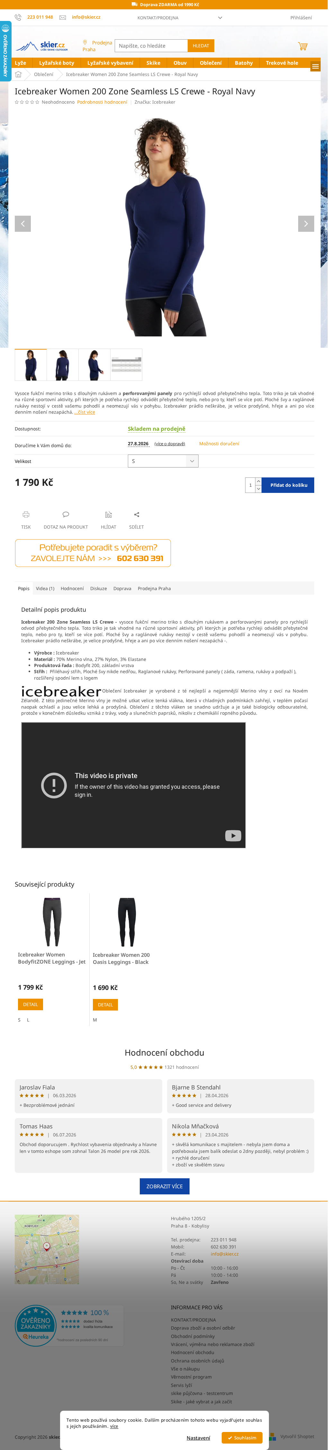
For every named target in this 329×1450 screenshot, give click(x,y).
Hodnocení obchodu (164, 1052)
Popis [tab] (24, 588)
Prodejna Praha (97, 45)
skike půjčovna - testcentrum (202, 1393)
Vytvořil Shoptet (297, 1436)
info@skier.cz (225, 1254)
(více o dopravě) (170, 444)
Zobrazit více (165, 1186)
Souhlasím (245, 1438)
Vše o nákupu (185, 1369)
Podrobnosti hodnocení (102, 102)
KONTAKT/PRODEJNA (158, 18)
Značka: (155, 102)
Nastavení (198, 1438)
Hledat (201, 45)
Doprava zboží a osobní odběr (203, 1328)
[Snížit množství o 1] (258, 489)
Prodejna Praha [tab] (154, 588)
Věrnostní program (191, 1377)
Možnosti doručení (219, 443)
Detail (30, 1004)
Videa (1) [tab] (45, 588)
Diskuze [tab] (98, 588)
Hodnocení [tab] (72, 588)
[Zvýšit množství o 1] (258, 481)
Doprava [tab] (122, 588)
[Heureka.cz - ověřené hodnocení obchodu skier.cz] (69, 1326)
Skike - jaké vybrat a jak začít (201, 1401)
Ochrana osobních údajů (197, 1361)
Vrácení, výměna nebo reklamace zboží (212, 1344)
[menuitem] (20, 63)
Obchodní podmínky (193, 1336)
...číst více (84, 412)
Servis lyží (181, 1385)
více (114, 1426)
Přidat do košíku (289, 485)
